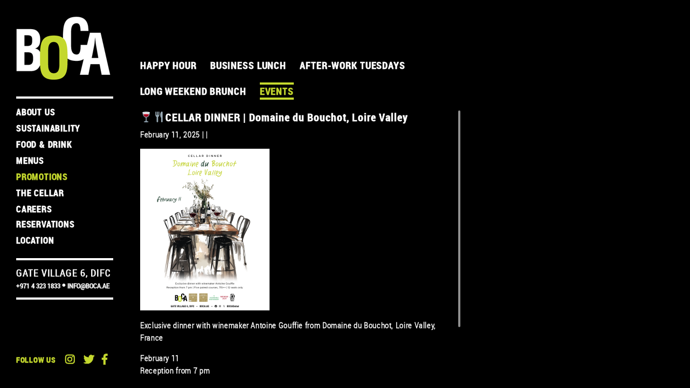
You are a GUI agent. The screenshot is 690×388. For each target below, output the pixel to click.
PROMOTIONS (42, 177)
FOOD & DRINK (44, 144)
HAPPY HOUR (168, 65)
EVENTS (277, 91)
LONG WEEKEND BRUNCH (193, 91)
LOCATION (35, 240)
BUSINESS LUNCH (248, 65)
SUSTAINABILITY (48, 128)
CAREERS (34, 209)
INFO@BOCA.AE (88, 285)
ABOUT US (35, 112)
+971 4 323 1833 (38, 285)
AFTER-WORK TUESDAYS (352, 65)
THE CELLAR (40, 193)
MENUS (30, 161)
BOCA (63, 48)
